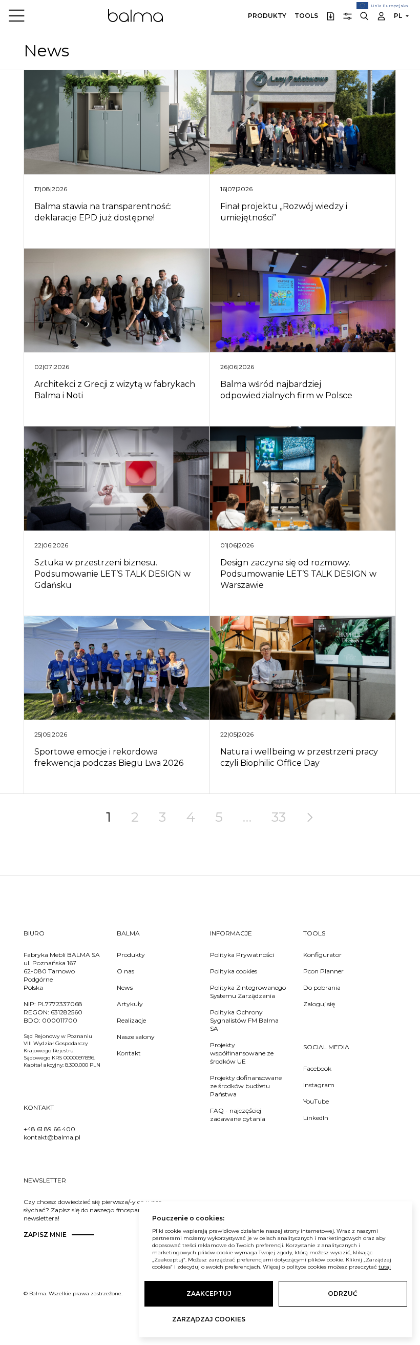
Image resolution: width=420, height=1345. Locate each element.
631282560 (66, 1012)
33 (278, 817)
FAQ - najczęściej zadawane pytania (237, 1115)
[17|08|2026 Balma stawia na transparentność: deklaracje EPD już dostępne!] (116, 122)
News (125, 987)
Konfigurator (322, 955)
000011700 (59, 1020)
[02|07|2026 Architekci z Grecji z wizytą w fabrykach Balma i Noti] (116, 301)
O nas (125, 971)
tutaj (385, 1267)
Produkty (267, 15)
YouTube (316, 1101)
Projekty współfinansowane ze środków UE (242, 1053)
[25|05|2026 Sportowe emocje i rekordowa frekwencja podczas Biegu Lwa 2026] (116, 668)
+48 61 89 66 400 (49, 1129)
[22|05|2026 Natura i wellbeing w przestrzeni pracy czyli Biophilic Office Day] (302, 668)
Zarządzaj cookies (208, 1319)
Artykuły (130, 1004)
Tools (306, 15)
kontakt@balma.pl (52, 1137)
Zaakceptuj (209, 1293)
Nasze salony (136, 1037)
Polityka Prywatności (242, 955)
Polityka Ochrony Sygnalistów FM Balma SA (244, 1020)
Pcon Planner (323, 971)
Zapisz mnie (45, 1234)
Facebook (317, 1068)
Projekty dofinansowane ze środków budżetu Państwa (246, 1086)
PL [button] (398, 15)
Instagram (318, 1085)
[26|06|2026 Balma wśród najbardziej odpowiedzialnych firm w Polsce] (302, 301)
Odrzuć (343, 1293)
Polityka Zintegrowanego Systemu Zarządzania (248, 992)
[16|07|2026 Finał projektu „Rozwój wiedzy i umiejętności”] (302, 122)
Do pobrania (322, 987)
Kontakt (129, 1053)
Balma (135, 15)
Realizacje (131, 1020)
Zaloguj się (319, 1004)
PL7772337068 (59, 1004)
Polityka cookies (233, 971)
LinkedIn (315, 1118)
